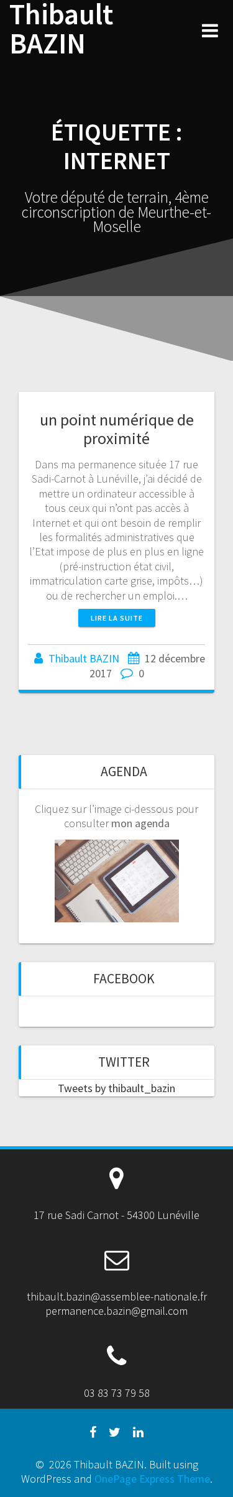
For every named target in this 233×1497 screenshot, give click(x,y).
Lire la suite (117, 618)
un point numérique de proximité (117, 428)
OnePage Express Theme (152, 1479)
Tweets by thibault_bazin (116, 1088)
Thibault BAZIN (61, 29)
